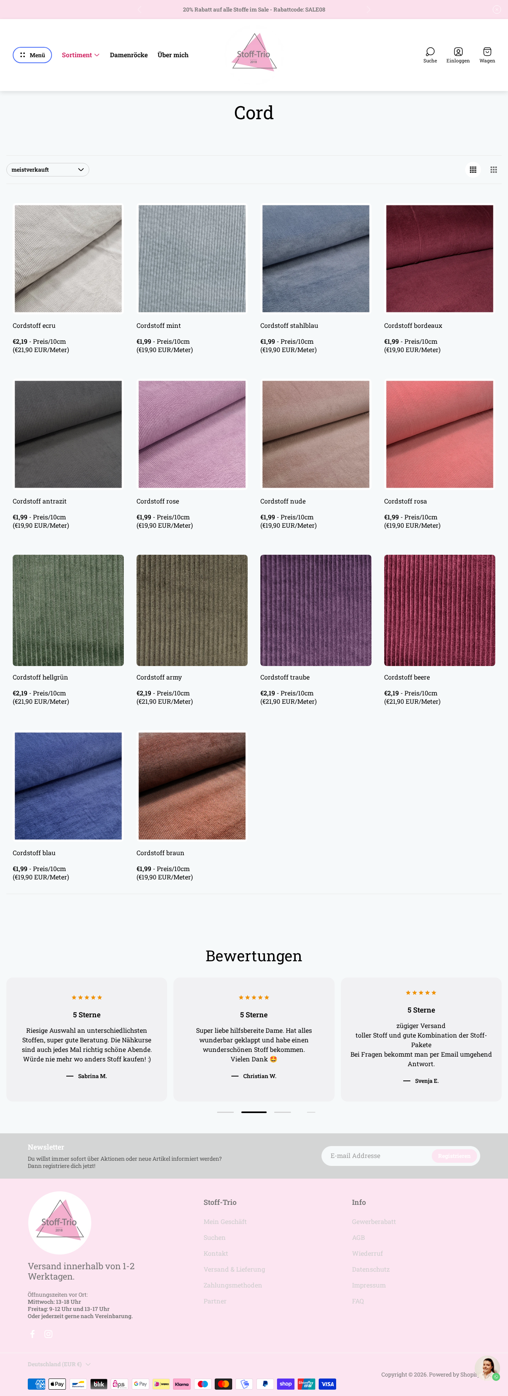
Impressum (369, 1285)
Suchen (215, 1237)
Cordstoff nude (283, 501)
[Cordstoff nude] (315, 434)
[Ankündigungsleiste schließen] (497, 9)
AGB (358, 1237)
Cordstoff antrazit (40, 501)
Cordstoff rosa (405, 501)
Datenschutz (371, 1269)
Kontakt (216, 1253)
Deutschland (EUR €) (55, 1364)
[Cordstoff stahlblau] (315, 258)
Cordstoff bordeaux (413, 325)
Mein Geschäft (225, 1221)
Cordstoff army (159, 677)
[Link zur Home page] (59, 1223)
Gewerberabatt (374, 1221)
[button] (225, 1112)
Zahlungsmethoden (233, 1285)
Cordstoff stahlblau (289, 325)
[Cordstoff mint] (192, 258)
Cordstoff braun (161, 852)
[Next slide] (368, 9)
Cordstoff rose (158, 501)
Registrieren (454, 1156)
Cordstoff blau (34, 852)
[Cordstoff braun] (192, 786)
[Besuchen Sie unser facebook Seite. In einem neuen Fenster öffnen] (32, 1334)
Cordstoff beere (407, 677)
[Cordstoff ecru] (68, 258)
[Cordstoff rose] (192, 434)
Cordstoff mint (159, 325)
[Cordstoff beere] (439, 610)
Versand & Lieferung (234, 1269)
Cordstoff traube (285, 677)
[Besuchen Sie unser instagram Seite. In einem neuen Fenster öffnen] (48, 1334)
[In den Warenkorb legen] (107, 218)
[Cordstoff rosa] (439, 434)
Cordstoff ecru (34, 325)
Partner (215, 1301)
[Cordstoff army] (192, 610)
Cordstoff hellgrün (40, 677)
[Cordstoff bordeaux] (439, 258)
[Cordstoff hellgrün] (68, 610)
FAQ (358, 1301)
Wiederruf (367, 1253)
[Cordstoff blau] (68, 786)
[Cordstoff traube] (315, 610)
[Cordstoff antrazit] (68, 434)
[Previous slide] (139, 9)
